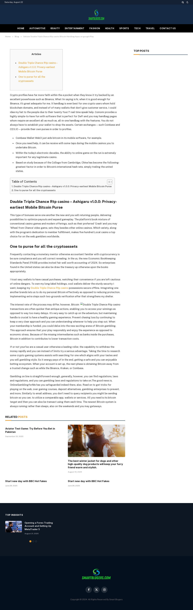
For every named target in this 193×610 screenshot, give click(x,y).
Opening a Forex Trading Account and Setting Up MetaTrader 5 (39, 526)
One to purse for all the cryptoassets (34, 190)
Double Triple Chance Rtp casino (49, 287)
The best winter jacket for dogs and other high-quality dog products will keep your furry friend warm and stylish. (95, 464)
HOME (20, 28)
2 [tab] (33, 541)
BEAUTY (55, 28)
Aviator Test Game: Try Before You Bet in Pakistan (30, 430)
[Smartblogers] (96, 14)
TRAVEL (150, 28)
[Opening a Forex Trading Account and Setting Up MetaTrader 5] (13, 526)
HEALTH (109, 28)
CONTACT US (168, 28)
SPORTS (124, 28)
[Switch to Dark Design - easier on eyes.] (187, 2)
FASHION (94, 28)
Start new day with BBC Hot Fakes (26, 481)
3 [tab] (36, 541)
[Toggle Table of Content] (108, 181)
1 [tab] (30, 541)
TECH (137, 28)
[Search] (182, 2)
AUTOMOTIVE (37, 28)
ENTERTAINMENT (74, 28)
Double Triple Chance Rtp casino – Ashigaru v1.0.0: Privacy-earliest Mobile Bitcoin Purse (37, 67)
